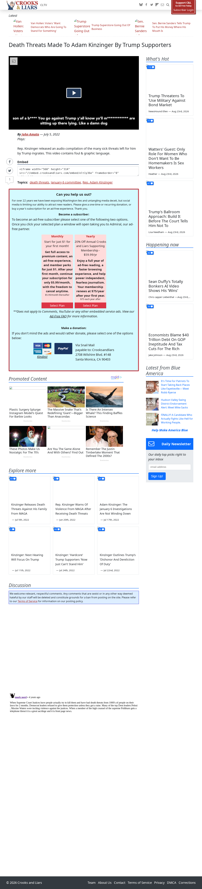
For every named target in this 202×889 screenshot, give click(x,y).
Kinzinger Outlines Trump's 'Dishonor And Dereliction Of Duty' (118, 559)
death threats (39, 182)
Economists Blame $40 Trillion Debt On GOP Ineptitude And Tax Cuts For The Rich (169, 341)
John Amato (30, 134)
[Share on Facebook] (10, 161)
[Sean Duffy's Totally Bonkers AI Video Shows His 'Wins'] (169, 263)
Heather (153, 173)
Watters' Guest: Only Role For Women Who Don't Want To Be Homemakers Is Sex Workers (168, 158)
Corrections (187, 882)
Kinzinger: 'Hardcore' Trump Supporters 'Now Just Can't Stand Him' (71, 559)
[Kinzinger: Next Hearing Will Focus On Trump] (29, 538)
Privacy (159, 882)
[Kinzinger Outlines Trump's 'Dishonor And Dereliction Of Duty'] (118, 538)
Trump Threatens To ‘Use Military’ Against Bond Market (167, 100)
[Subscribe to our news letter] (162, 5)
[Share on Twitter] (10, 170)
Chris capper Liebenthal (161, 297)
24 (100, 478)
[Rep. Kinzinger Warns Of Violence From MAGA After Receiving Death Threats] (73, 488)
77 (149, 120)
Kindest (42, 356)
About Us (105, 882)
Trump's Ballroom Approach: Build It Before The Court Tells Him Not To (168, 218)
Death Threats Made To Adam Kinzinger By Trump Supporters (90, 45)
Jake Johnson (155, 355)
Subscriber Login (183, 10)
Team (92, 882)
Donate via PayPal (63, 348)
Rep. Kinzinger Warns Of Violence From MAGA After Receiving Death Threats (73, 509)
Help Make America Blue (170, 430)
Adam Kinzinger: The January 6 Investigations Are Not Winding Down (116, 509)
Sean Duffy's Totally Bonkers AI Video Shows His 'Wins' (166, 286)
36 (100, 529)
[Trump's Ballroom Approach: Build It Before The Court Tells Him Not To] (169, 194)
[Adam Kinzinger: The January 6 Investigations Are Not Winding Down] (118, 488)
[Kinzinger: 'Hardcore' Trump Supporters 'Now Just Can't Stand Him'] (73, 538)
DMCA (171, 882)
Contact (119, 882)
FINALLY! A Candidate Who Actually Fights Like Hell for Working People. (177, 418)
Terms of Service (27, 601)
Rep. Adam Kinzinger (98, 182)
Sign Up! (157, 476)
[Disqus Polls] (74, 647)
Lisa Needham (156, 232)
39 (149, 306)
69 (11, 478)
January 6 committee (66, 182)
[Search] (168, 5)
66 (55, 529)
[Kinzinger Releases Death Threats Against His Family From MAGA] (29, 488)
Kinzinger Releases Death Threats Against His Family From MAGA (29, 509)
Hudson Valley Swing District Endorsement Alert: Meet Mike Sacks (174, 403)
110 (149, 67)
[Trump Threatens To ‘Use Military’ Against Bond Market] (169, 78)
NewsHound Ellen (158, 111)
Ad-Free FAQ (58, 316)
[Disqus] (74, 731)
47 (149, 183)
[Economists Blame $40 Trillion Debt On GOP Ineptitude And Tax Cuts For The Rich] (169, 317)
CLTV (43, 5)
